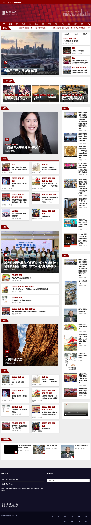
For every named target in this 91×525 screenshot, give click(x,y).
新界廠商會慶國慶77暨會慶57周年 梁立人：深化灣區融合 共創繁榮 (82, 168)
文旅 (30, 24)
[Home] (4, 24)
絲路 (69, 24)
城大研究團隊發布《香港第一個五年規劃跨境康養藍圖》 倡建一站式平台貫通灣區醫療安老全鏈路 (30, 266)
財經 (23, 24)
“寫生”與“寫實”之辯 (18, 382)
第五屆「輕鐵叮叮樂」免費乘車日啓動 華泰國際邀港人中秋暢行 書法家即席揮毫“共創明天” (82, 186)
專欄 (82, 24)
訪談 (76, 34)
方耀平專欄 (65, 38)
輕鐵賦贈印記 (46, 216)
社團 (43, 24)
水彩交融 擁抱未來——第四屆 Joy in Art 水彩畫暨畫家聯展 (49, 186)
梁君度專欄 (8, 94)
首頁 (10, 24)
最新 (67, 34)
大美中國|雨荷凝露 (79, 445)
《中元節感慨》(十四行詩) (9, 480)
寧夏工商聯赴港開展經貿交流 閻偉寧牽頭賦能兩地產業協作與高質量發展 (19, 170)
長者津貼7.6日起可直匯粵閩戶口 (21, 278)
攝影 (75, 24)
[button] (89, 24)
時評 (85, 34)
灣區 (49, 24)
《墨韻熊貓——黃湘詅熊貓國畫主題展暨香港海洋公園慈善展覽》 (73, 99)
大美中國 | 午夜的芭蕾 (18, 359)
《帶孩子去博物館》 (7, 484)
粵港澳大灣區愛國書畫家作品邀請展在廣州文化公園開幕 (19, 202)
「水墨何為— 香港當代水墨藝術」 (22, 300)
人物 (62, 24)
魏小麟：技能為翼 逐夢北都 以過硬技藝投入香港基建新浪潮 (29, 145)
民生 (36, 24)
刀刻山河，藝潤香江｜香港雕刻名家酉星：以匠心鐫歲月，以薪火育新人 (16, 99)
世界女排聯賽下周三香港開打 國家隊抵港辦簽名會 (30, 68)
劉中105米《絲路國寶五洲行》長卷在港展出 (82, 391)
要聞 (17, 24)
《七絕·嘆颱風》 (50, 445)
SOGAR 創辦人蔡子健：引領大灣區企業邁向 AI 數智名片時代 (82, 238)
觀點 (56, 24)
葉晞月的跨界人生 (41, 99)
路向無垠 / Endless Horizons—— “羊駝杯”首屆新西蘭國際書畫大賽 (49, 170)
